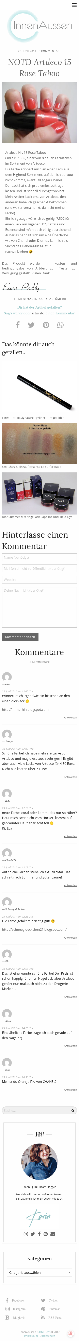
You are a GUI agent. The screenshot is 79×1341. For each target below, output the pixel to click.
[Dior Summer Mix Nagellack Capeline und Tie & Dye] (39, 493)
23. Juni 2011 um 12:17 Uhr (17, 867)
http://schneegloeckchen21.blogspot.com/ (34, 929)
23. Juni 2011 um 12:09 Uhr (17, 749)
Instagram (19, 1309)
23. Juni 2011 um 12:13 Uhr (17, 808)
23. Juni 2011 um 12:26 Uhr (17, 916)
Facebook (17, 1300)
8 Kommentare (50, 51)
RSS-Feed (55, 1317)
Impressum (31, 1336)
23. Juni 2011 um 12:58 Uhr (17, 969)
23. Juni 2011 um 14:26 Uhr (17, 1028)
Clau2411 (10, 860)
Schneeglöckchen (15, 909)
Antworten (70, 717)
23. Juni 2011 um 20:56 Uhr (17, 1077)
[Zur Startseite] (39, 26)
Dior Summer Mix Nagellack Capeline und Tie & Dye (37, 517)
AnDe (8, 1021)
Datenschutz (47, 1336)
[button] (74, 5)
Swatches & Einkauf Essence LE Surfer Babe (31, 467)
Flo (7, 961)
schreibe (38, 312)
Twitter (53, 1300)
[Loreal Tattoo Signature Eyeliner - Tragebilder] (39, 386)
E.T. (7, 800)
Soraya (9, 741)
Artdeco (36, 299)
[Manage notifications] (70, 1333)
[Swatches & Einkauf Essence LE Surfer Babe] (39, 443)
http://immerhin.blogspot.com (25, 709)
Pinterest (54, 1309)
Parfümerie (57, 299)
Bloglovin (18, 1317)
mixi (7, 684)
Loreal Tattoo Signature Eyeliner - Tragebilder (33, 418)
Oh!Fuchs (44, 1332)
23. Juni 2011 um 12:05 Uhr (17, 691)
